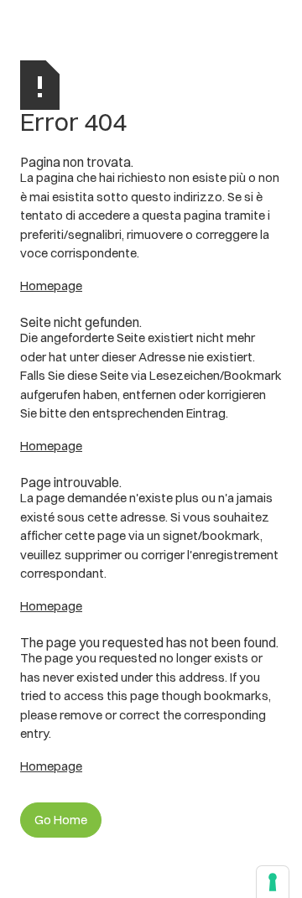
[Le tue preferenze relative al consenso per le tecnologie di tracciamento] (273, 882)
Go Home (60, 820)
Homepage (51, 285)
